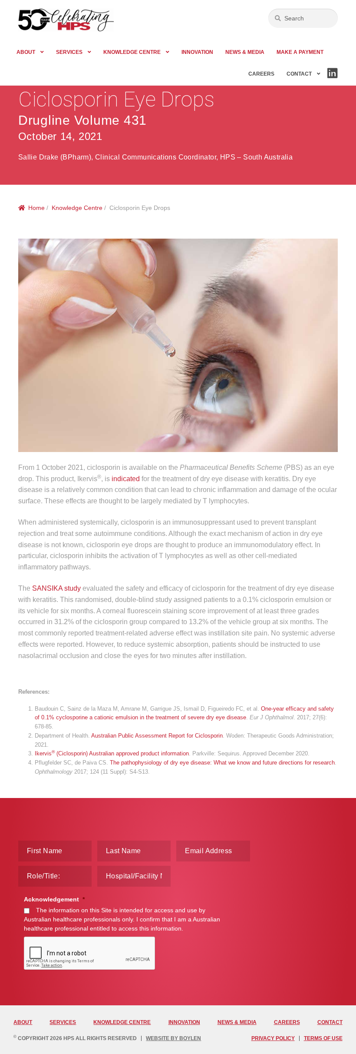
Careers (261, 74)
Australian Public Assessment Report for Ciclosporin (157, 735)
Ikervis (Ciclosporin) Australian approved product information (112, 753)
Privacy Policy (273, 1038)
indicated (126, 478)
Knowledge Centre (132, 52)
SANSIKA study (56, 588)
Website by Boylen (173, 1038)
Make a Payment (300, 52)
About (25, 52)
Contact (299, 74)
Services (69, 52)
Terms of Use (323, 1038)
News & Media (244, 52)
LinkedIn (331, 77)
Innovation (197, 52)
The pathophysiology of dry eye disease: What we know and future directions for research (222, 762)
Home (36, 207)
